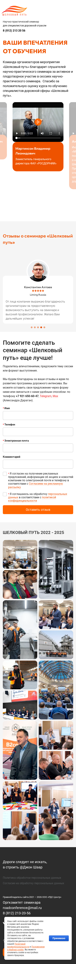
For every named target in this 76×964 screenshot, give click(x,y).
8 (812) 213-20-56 (17, 913)
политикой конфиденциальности (32, 499)
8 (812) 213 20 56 (14, 30)
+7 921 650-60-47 (27, 396)
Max (55, 396)
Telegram (45, 396)
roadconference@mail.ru (22, 908)
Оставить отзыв (38, 509)
